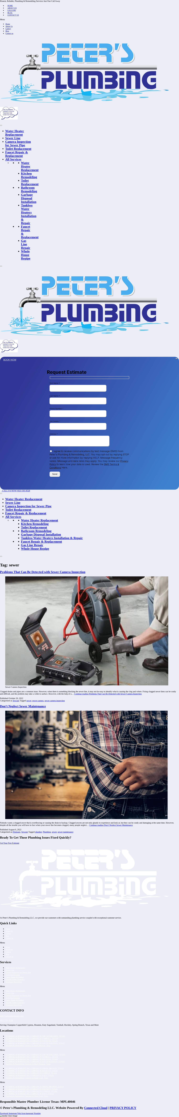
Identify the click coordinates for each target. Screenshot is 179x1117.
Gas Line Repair (25, 244)
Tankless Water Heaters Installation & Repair (28, 214)
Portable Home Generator (15, 980)
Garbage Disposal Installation (28, 198)
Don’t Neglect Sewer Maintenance (23, 706)
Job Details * (55, 421)
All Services (13, 159)
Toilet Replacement (18, 148)
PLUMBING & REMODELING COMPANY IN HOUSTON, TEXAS (32, 1041)
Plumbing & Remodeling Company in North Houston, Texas (28, 1046)
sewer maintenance (65, 832)
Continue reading (108, 694)
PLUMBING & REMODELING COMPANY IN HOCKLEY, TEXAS (32, 1071)
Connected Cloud (95, 1108)
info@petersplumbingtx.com (12, 1016)
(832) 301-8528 (6, 1020)
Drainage (16, 832)
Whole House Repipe (25, 255)
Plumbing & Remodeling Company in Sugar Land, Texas (27, 1078)
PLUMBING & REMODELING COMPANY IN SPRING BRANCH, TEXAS (35, 1068)
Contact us (13, 15)
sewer (28, 701)
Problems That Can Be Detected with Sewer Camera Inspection (42, 572)
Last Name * (55, 396)
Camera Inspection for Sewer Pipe (18, 143)
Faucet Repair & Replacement (16, 154)
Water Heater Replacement (14, 132)
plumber (38, 832)
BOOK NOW (9, 359)
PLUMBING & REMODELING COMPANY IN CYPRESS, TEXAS (31, 1073)
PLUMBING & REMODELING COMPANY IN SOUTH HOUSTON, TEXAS (35, 1043)
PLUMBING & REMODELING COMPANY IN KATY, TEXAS (30, 1076)
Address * (54, 434)
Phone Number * (56, 408)
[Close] (1, 266)
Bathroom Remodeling (29, 189)
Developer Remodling (14, 982)
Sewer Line (12, 138)
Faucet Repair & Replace (15, 977)
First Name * (55, 383)
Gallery (11, 10)
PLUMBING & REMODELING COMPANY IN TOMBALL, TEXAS (32, 1039)
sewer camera (38, 701)
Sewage (16, 701)
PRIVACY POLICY (123, 1108)
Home (10, 6)
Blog (9, 13)
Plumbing (47, 832)
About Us (12, 8)
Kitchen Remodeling (29, 175)
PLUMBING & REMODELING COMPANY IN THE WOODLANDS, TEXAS (35, 1036)
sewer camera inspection (55, 701)
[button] (89, 19)
